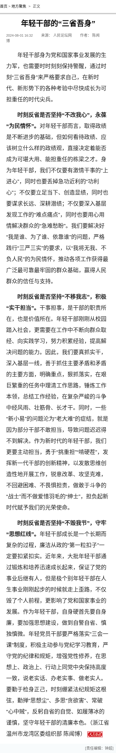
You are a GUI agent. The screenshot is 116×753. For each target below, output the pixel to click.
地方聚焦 (18, 6)
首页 (3, 6)
